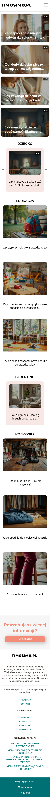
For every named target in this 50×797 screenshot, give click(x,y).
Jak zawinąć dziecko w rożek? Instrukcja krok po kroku (25, 98)
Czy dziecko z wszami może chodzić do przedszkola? (24, 362)
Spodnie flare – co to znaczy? (25, 594)
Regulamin (25, 793)
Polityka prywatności (25, 781)
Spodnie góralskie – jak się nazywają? (25, 482)
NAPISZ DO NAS (25, 639)
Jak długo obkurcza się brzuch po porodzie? (25, 416)
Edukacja (25, 201)
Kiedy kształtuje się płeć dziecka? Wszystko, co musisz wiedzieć (25, 759)
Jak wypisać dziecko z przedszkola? (25, 247)
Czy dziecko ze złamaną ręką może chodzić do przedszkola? (25, 306)
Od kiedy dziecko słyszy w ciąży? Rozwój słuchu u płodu (24, 67)
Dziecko (25, 144)
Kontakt (25, 704)
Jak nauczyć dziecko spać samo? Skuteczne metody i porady (23, 129)
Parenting (25, 377)
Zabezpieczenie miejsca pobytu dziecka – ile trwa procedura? (24, 35)
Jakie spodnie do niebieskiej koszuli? (24, 537)
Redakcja (25, 700)
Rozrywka (25, 434)
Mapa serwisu (25, 787)
